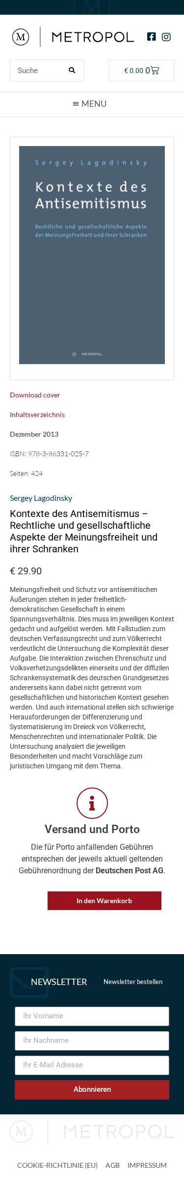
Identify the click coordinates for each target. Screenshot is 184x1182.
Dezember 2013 (34, 434)
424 (37, 473)
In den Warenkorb (104, 900)
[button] (92, 104)
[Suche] (72, 70)
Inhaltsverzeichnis (37, 414)
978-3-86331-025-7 (58, 453)
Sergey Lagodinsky (41, 497)
